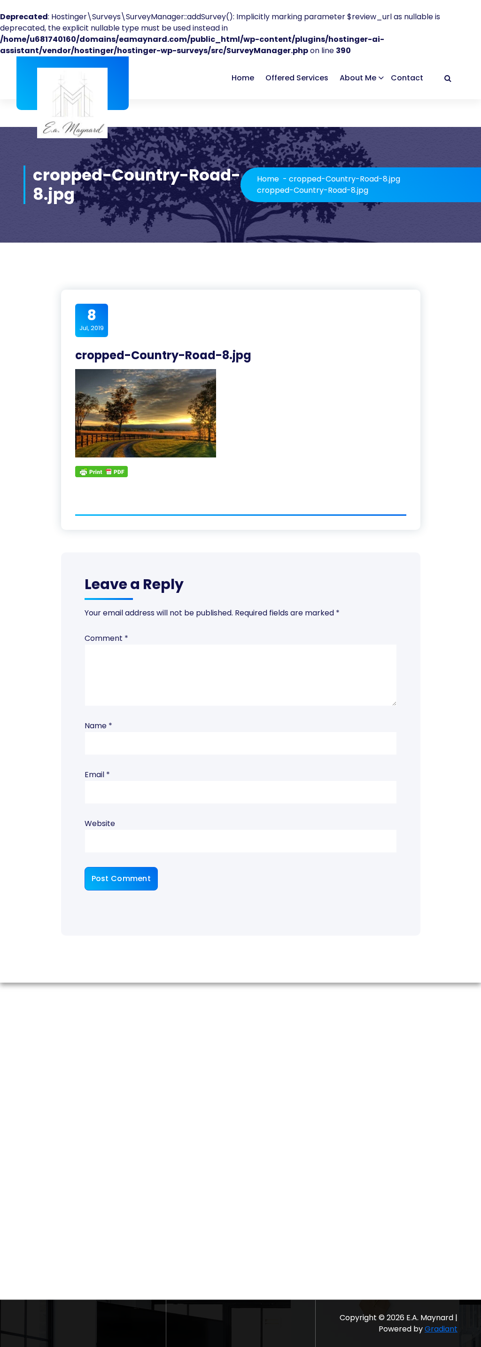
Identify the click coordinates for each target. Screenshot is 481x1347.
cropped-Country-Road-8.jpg (344, 178)
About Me (358, 77)
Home (243, 77)
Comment (106, 638)
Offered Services (296, 77)
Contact (407, 77)
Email (97, 774)
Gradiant (441, 1328)
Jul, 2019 (91, 319)
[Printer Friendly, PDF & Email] (101, 471)
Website (100, 823)
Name (98, 725)
